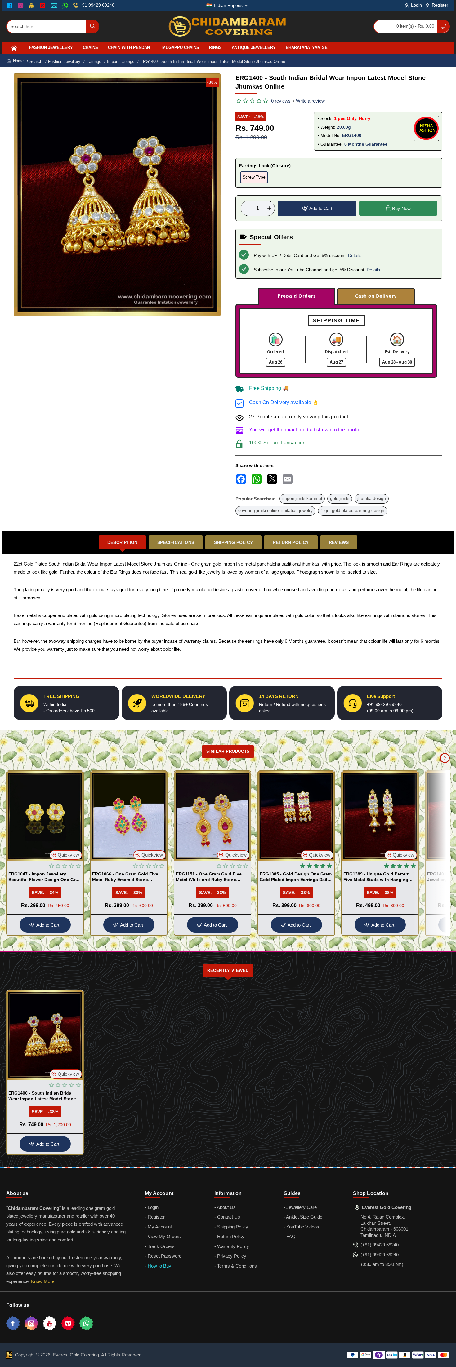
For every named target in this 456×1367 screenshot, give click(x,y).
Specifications (175, 542)
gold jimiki (339, 498)
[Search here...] (92, 26)
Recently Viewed (228, 970)
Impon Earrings (120, 61)
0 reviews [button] (281, 101)
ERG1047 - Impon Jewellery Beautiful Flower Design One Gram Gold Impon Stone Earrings (45, 877)
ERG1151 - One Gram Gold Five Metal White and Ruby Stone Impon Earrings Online (209, 877)
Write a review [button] (310, 101)
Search (35, 61)
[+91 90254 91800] (66, 5)
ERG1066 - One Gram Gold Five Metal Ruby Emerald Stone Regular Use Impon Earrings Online (125, 877)
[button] (317, 208)
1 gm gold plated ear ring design (352, 510)
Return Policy (291, 542)
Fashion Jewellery (64, 61)
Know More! (43, 1281)
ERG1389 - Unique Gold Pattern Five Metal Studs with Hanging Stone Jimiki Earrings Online (376, 877)
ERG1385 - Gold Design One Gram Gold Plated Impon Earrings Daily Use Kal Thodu (296, 877)
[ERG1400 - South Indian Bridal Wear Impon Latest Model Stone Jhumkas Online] (45, 1035)
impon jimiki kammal (302, 498)
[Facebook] (11, 5)
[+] (269, 208)
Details (354, 255)
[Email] (54, 5)
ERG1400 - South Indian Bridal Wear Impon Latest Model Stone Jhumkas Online (42, 1096)
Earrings (93, 61)
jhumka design (371, 498)
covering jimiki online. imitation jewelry (275, 510)
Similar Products (228, 751)
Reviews (339, 542)
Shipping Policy (233, 542)
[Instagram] (21, 5)
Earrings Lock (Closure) (265, 165)
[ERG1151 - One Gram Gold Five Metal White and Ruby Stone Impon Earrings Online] (212, 816)
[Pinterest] (43, 5)
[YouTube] (32, 5)
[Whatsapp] (86, 1323)
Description (122, 542)
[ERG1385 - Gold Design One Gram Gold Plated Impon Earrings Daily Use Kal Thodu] (296, 816)
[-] (246, 208)
